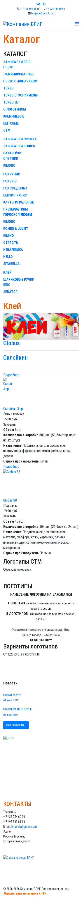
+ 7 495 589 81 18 (29, 8)
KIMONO (9, 165)
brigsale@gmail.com (42, 13)
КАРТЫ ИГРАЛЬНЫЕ (18, 202)
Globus (11, 343)
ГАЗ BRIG (10, 181)
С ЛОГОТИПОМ (14, 109)
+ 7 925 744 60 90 (55, 8)
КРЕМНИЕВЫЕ (13, 116)
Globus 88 (10, 500)
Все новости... (16, 725)
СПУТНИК (10, 158)
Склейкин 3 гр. (13, 409)
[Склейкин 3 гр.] (41, 392)
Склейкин (15, 357)
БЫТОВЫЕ (11, 123)
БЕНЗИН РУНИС (15, 195)
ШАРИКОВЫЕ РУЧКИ (18, 279)
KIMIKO (8, 236)
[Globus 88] (41, 483)
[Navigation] (77, 23)
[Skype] (44, 4)
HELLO (8, 257)
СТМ (6, 130)
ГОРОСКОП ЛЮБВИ (17, 215)
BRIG (6, 285)
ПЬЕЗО (8, 67)
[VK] (38, 4)
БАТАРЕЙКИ (12, 153)
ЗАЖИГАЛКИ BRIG (17, 62)
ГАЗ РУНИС (11, 174)
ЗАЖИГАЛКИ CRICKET (20, 139)
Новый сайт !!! (12, 697)
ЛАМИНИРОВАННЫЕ (18, 74)
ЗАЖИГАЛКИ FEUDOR (19, 146)
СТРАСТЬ (10, 243)
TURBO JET (11, 102)
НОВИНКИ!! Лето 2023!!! (17, 711)
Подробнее (11, 375)
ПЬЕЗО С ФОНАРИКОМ (20, 81)
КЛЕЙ (7, 272)
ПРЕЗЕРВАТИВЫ (15, 209)
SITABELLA (11, 264)
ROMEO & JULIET (15, 229)
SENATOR (10, 292)
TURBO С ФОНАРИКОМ (20, 95)
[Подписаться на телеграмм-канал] (41, 761)
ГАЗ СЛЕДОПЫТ (15, 188)
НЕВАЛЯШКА (13, 250)
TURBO (8, 88)
